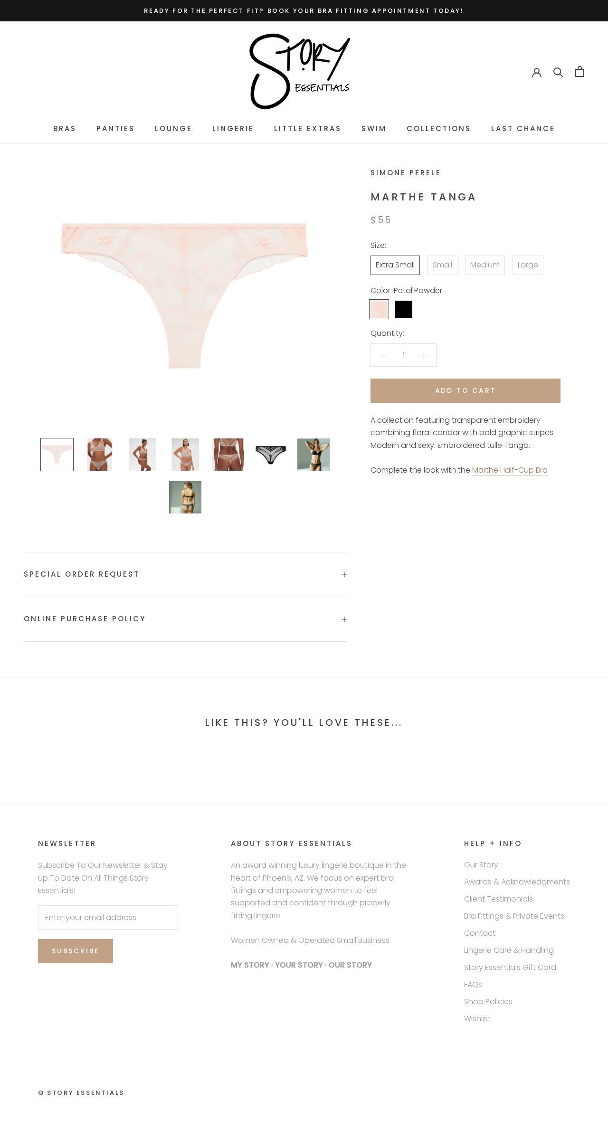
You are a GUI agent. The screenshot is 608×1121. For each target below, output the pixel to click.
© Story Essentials (81, 1092)
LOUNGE (173, 128)
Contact (479, 933)
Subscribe (75, 951)
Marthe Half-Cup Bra (510, 470)
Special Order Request (82, 574)
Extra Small (395, 264)
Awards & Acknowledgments (517, 881)
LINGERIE (233, 128)
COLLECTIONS (439, 128)
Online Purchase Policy (85, 619)
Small (442, 264)
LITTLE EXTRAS (308, 128)
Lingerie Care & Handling (509, 950)
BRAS (64, 128)
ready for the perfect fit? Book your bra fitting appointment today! (304, 10)
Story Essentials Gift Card (510, 967)
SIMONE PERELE (405, 173)
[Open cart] (579, 71)
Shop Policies (488, 1001)
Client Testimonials (498, 898)
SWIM (374, 128)
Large (528, 264)
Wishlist (477, 1018)
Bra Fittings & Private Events (514, 916)
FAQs (473, 984)
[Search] (558, 71)
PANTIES (115, 128)
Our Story (481, 864)
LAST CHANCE (523, 128)
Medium (485, 264)
